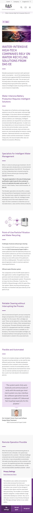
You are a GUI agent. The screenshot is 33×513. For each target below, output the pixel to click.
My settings (6, 508)
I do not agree (16, 508)
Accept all (26, 508)
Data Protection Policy (10, 474)
